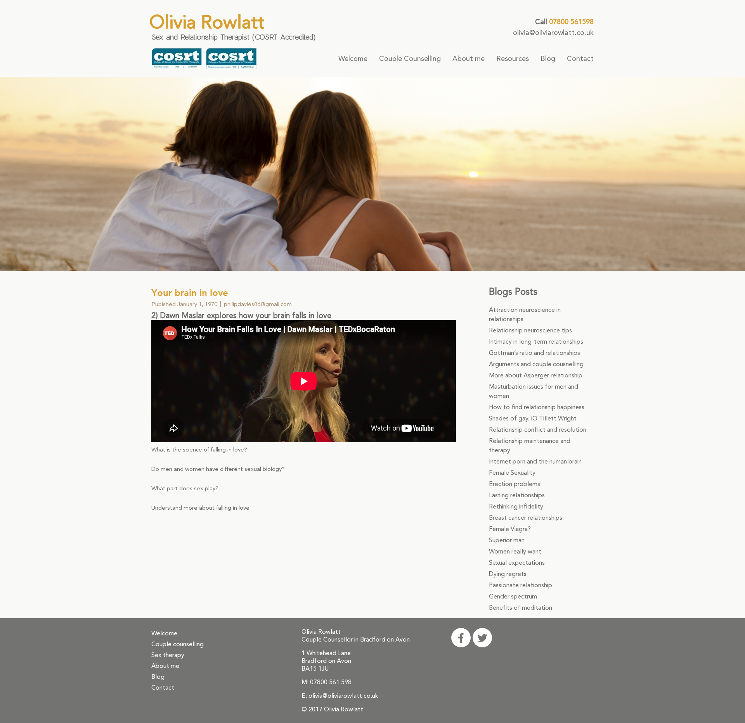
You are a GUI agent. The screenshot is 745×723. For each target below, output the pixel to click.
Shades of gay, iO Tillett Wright (533, 418)
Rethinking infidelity (516, 506)
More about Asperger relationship (535, 375)
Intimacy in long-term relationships (536, 341)
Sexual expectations (517, 562)
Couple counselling (177, 644)
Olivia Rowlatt (206, 22)
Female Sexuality (512, 472)
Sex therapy (167, 655)
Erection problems (514, 484)
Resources (512, 58)
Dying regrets (508, 574)
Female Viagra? (510, 529)
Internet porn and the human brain (535, 461)
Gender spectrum (513, 596)
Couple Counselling (410, 58)
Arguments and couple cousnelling (536, 364)
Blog (548, 58)
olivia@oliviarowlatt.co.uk (553, 32)
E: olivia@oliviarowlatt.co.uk (339, 695)
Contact (580, 58)
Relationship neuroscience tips (530, 330)
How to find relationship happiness (536, 407)
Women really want (515, 551)
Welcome (352, 58)
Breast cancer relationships (525, 517)
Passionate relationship (520, 585)
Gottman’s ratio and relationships (534, 352)
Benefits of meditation (520, 607)
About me (468, 58)
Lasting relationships (517, 495)
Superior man (507, 540)
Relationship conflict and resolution (537, 429)
